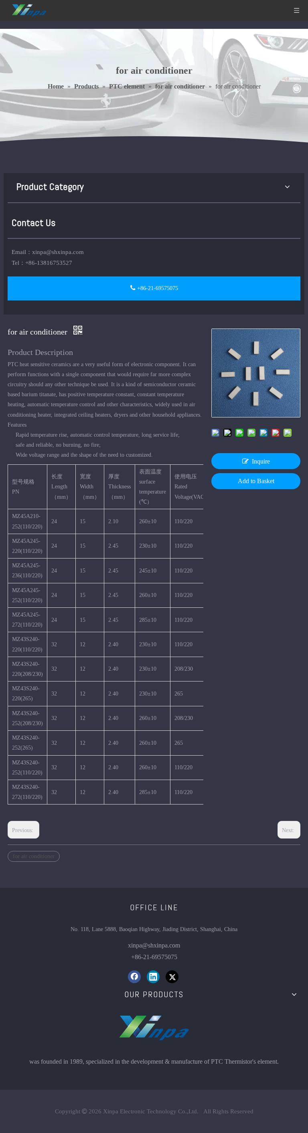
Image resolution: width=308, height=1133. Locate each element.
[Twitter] (172, 976)
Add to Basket (256, 481)
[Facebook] (134, 976)
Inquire (261, 461)
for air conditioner (34, 856)
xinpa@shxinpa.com (58, 252)
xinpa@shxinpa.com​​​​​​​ (154, 945)
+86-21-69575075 (157, 288)
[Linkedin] (153, 976)
